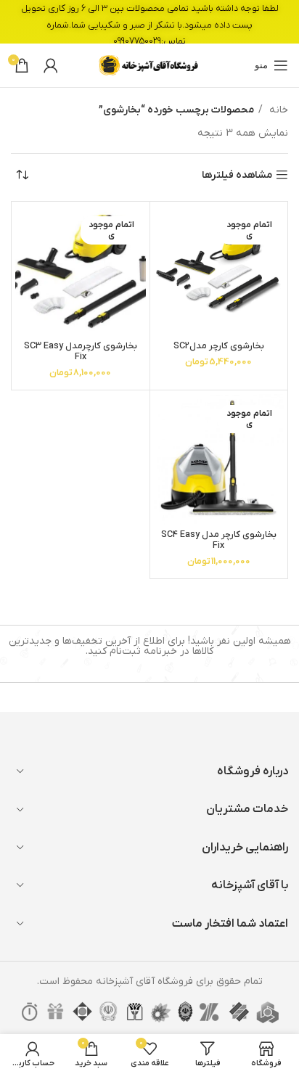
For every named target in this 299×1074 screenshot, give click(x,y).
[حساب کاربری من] (50, 65)
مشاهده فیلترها (237, 175)
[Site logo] (149, 65)
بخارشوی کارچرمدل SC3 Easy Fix (80, 351)
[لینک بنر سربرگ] (149, 22)
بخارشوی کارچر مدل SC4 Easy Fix (219, 540)
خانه (277, 110)
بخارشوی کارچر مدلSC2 (218, 346)
